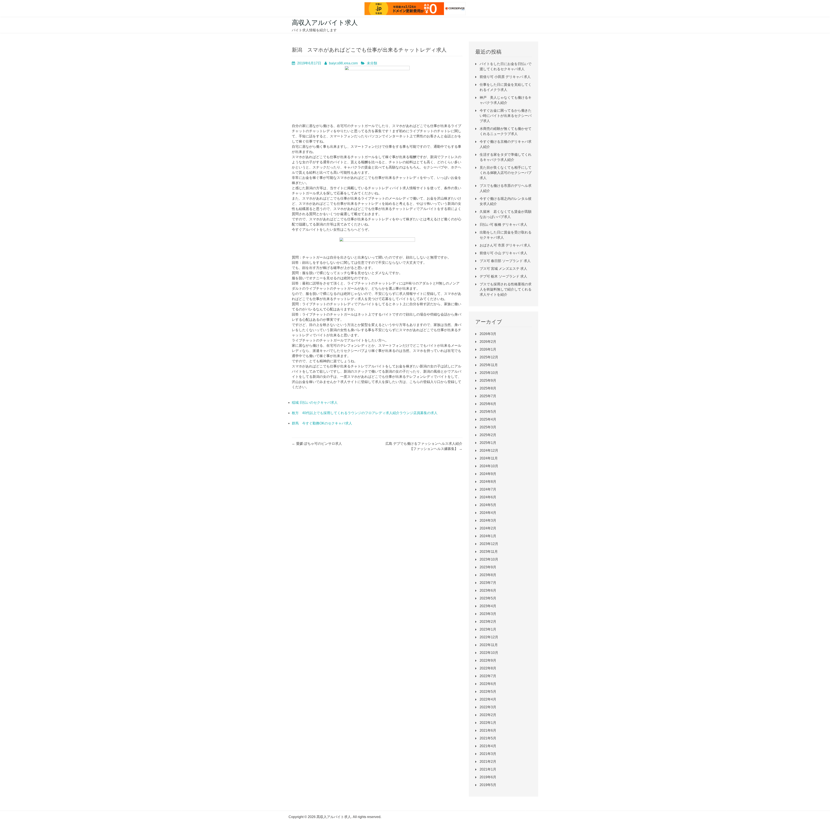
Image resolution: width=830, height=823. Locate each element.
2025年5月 (488, 411)
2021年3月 (488, 754)
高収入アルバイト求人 (325, 22)
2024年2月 (488, 528)
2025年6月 (488, 404)
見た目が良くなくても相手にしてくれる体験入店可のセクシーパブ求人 (506, 173)
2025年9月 (488, 380)
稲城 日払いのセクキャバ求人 (315, 402)
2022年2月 (488, 715)
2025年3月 (488, 427)
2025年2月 (488, 435)
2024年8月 (488, 481)
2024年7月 (488, 489)
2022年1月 (488, 722)
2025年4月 (488, 419)
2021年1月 (488, 769)
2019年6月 (488, 777)
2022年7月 (488, 676)
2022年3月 (488, 707)
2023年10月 (489, 559)
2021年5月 (488, 738)
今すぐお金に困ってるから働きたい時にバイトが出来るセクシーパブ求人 (506, 116)
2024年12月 (489, 450)
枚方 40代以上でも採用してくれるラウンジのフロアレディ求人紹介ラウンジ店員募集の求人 (364, 413)
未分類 (372, 63)
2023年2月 (488, 621)
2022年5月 (488, 691)
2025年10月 (489, 373)
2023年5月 (488, 598)
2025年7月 (488, 396)
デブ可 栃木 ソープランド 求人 (503, 276)
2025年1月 (488, 443)
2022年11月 (489, 645)
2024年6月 (488, 497)
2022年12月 (489, 637)
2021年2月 (488, 761)
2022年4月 (488, 699)
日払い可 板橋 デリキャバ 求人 (503, 224)
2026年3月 (488, 334)
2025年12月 (489, 357)
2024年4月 (488, 513)
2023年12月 (489, 544)
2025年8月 (488, 388)
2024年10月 (489, 466)
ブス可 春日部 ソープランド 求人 (505, 261)
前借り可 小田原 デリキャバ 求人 (505, 77)
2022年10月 (489, 653)
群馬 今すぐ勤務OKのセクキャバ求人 (322, 423)
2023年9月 (488, 567)
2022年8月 (488, 668)
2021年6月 (488, 730)
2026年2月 (488, 341)
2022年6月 (488, 684)
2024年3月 (488, 520)
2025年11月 (489, 365)
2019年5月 (488, 785)
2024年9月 (488, 474)
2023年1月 (488, 629)
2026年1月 (488, 349)
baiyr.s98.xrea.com (343, 63)
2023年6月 (488, 590)
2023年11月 (489, 551)
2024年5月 (488, 505)
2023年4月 (488, 606)
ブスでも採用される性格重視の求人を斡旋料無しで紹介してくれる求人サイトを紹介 (506, 289)
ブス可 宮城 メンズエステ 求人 (503, 268)
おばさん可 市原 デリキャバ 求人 (505, 245)
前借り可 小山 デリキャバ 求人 (503, 253)
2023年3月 (488, 614)
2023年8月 (488, 575)
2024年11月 (489, 458)
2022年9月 (488, 660)
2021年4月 (488, 746)
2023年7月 (488, 583)
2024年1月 (488, 536)
